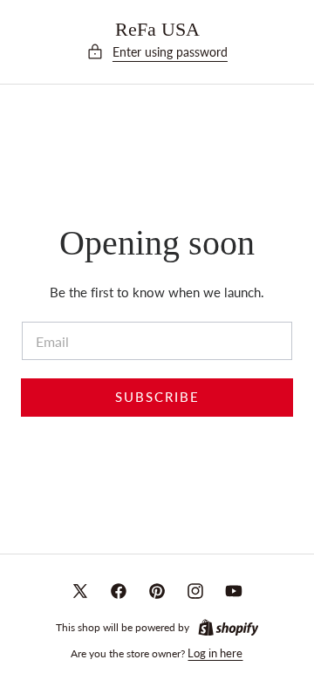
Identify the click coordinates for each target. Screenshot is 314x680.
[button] (157, 52)
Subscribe (157, 397)
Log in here (215, 653)
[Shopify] (228, 627)
